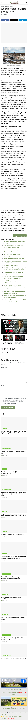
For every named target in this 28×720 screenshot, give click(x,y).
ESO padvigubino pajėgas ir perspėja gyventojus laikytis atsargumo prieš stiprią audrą (14, 577)
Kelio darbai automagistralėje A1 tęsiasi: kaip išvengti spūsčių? (12, 638)
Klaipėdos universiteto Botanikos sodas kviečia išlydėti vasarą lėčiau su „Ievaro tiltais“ (13, 432)
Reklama (15, 716)
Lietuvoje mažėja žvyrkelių (11, 265)
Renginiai (11, 716)
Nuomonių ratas (14, 689)
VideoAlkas (9, 692)
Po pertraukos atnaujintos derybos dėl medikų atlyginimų (13, 618)
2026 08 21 (4, 580)
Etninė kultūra (6, 489)
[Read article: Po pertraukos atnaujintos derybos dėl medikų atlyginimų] (14, 609)
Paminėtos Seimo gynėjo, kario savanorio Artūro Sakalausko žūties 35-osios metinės (13, 557)
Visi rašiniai (15, 692)
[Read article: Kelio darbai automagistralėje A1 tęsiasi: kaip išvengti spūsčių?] (14, 629)
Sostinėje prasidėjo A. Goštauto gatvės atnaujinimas (11, 598)
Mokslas (21, 691)
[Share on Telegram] (23, 20)
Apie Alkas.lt (3, 718)
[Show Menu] (1, 2)
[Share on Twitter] (14, 20)
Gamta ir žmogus (6, 448)
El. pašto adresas (6, 392)
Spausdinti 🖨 (20, 236)
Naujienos (7, 6)
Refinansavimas (15, 707)
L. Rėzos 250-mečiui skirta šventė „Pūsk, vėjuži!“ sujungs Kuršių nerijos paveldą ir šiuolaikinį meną (13, 493)
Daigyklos (7, 708)
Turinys (20, 716)
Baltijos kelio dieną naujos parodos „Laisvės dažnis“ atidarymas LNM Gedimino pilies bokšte (13, 514)
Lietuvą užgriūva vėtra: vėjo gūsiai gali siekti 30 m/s (13, 452)
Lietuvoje (12, 6)
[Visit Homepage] (14, 2)
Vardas (3, 385)
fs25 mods (8, 707)
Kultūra (4, 428)
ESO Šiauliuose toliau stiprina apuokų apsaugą (13, 658)
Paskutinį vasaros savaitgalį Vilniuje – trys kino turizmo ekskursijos (13, 472)
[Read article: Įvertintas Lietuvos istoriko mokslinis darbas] (14, 526)
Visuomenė (7, 691)
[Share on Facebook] (5, 20)
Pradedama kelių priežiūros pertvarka (14, 258)
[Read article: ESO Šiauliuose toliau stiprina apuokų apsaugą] (14, 650)
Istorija (4, 511)
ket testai (3, 707)
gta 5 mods (13, 708)
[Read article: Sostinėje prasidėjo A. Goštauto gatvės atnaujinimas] (14, 589)
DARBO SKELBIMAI (21, 708)
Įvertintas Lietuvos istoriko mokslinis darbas (12, 534)
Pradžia (2, 6)
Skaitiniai (4, 692)
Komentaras (4, 367)
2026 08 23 (4, 435)
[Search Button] (26, 2)
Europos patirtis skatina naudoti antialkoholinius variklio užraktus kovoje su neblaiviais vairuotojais (14, 287)
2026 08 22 (4, 455)
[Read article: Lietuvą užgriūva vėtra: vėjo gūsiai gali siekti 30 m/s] (14, 443)
